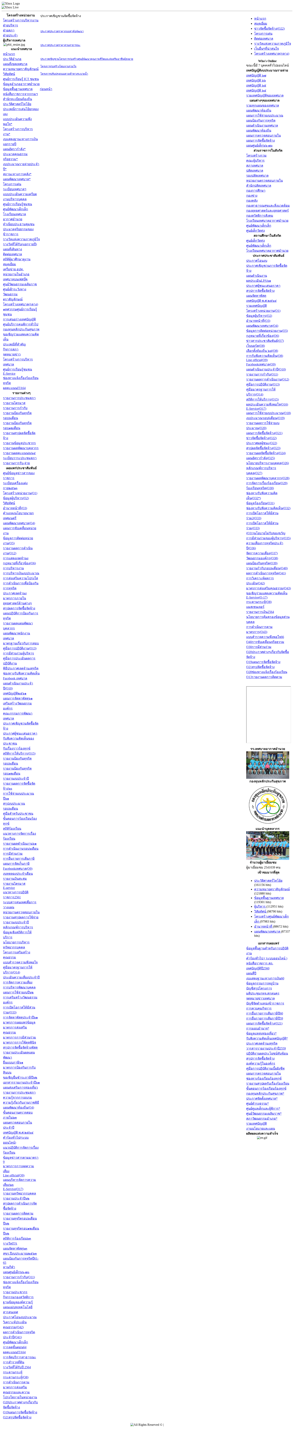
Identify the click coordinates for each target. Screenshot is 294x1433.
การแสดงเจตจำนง (15, 558)
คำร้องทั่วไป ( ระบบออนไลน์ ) (266, 958)
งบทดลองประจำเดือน (18, 873)
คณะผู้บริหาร (255, 160)
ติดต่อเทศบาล (12, 254)
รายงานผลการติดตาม (18, 1213)
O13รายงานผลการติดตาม (264, 677)
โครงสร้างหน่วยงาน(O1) (20, 493)
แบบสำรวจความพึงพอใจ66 (265, 637)
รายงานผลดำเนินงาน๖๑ (20, 843)
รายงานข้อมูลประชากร (19, 443)
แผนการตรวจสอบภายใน (263, 135)
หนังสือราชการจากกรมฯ (20, 94)
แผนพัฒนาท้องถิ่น (258, 110)
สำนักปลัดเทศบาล (258, 185)
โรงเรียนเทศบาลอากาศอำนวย (267, 220)
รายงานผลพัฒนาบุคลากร (21, 448)
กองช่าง (251, 195)
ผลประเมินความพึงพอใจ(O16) (267, 404)
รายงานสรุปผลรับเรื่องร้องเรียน (267, 1083)
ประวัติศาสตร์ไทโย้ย (17, 104)
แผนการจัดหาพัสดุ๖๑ (18, 698)
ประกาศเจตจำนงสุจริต (261, 1043)
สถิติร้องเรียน (12, 828)
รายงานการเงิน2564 (260, 612)
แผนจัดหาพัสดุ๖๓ (15, 1248)
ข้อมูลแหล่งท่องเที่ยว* (261, 1033)
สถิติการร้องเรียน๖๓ (17, 1238)
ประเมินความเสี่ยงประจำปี (21, 977)
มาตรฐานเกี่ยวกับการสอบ (21, 643)
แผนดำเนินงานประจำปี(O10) (266, 369)
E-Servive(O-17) (256, 597)
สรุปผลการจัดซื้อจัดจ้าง (19, 608)
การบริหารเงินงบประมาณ (21, 573)
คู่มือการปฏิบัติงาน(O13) (19, 648)
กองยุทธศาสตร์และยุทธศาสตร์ (267, 210)
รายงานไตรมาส (14, 403)
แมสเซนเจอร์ (255, 607)
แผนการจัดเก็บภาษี (16, 863)
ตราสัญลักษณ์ (13, 299)
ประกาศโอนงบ (256, 260)
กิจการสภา (10, 349)
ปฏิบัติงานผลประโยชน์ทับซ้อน (267, 1053)
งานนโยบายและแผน (260, 1128)
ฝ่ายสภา (8, 30)
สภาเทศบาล (254, 165)
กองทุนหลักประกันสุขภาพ (21, 329)
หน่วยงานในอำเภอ (16, 274)
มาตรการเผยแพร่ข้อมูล (19, 1022)
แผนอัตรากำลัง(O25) (260, 458)
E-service (9, 888)
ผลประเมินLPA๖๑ (258, 280)
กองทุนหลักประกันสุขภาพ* (265, 1093)
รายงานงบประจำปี (16, 778)
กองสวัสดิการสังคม (259, 215)
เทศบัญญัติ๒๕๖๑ (14, 693)
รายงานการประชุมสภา (19, 398)
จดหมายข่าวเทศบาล (260, 998)
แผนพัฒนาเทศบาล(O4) (19, 523)
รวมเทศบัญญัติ (256, 305)
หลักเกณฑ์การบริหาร (18, 927)
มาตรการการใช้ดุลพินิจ (19, 1042)
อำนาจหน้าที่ (263, 926)
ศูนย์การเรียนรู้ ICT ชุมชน (21, 79)
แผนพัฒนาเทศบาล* (17, 179)
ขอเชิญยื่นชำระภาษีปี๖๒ (20, 1077)
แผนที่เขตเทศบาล (15, 64)
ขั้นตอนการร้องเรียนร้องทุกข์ (266, 1088)
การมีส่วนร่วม (13, 853)
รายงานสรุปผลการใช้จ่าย (20, 917)
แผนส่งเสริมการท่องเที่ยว (20, 1087)
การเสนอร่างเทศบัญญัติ (19, 319)
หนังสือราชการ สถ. (259, 963)
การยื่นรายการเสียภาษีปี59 (264, 1018)
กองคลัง (252, 200)
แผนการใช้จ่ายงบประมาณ (264, 115)
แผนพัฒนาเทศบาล (267, 931)
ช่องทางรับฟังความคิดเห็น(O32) (268, 508)
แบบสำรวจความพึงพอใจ (20, 962)
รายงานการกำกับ (15, 408)
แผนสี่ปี (251, 973)
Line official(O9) (13, 1175)
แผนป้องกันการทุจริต (260, 120)
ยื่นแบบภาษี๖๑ (13, 1062)
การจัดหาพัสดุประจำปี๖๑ (20, 1017)
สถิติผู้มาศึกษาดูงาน (16, 259)
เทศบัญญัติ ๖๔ (256, 90)
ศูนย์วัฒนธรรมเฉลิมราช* (264, 1113)
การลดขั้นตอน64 (14, 1347)
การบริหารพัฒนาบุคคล (19, 987)
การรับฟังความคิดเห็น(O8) (264, 355)
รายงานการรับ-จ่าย (16, 463)
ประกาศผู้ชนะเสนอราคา (20, 733)
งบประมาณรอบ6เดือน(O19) (265, 418)
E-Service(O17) (256, 408)
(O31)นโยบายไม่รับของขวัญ (265, 533)
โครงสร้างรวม (256, 155)
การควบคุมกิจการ (259, 1008)
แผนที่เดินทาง (12, 249)
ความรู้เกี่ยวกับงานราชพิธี (21, 1102)
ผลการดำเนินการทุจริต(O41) (266, 573)
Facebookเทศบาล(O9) (17, 868)
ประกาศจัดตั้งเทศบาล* (262, 1098)
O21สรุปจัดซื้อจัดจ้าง (17, 1417)
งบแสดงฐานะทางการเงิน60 (265, 978)
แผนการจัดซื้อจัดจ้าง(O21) (264, 433)
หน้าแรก (9, 54)
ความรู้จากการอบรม (17, 1097)
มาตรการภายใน (14, 598)
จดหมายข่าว (12, 354)
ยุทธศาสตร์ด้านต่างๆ (17, 603)
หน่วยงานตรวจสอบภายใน (21, 912)
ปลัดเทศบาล (254, 170)
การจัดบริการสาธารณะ (19, 1357)
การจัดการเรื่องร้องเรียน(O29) (266, 483)
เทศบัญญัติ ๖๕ (256, 85)
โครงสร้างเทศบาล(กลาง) (20, 304)
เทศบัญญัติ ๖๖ (256, 80)
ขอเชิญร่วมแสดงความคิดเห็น (266, 593)
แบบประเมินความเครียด (20, 194)
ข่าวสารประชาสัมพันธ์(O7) (265, 340)
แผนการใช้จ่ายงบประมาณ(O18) (268, 413)
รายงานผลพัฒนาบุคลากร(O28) (267, 478)
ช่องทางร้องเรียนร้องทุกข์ (264, 1078)
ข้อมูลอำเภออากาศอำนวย (21, 84)
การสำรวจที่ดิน (13, 1362)
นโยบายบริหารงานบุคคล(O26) (267, 463)
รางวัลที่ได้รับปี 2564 (17, 1367)
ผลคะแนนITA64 (14, 388)
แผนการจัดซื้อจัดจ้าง (260, 140)
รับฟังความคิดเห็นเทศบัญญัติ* (267, 1038)
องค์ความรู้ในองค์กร (260, 1063)
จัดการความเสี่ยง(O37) (262, 553)
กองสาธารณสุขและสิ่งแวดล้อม (268, 205)
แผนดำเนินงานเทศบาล (262, 125)
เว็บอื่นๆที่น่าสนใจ (266, 48)
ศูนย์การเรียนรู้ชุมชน (17, 204)
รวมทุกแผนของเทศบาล (262, 105)
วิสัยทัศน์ (9, 74)
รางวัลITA (10, 1243)
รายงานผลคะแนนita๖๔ (19, 453)
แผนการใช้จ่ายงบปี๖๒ (18, 992)
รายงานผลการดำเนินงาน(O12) (267, 379)
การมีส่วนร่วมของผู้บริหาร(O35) (268, 538)
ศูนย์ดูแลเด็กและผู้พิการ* (263, 1108)
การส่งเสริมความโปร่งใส (20, 578)
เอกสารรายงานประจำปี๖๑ (21, 1082)
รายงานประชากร (15, 1292)
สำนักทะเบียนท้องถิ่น (17, 99)
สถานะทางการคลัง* (17, 174)
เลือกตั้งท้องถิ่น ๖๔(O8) (262, 350)
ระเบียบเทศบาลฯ (14, 189)
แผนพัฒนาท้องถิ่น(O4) (18, 1107)
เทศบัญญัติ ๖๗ (256, 75)
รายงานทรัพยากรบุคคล (19, 1193)
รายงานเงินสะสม (15, 878)
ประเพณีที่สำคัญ (14, 344)
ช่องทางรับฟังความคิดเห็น (21, 673)
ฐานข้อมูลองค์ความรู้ (18, 1302)
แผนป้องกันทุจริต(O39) (261, 563)
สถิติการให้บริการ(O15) (19, 753)
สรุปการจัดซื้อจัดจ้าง (260, 290)
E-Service (9, 373)
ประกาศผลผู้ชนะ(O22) (261, 443)
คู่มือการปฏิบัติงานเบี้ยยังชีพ (265, 1068)
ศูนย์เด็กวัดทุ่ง (255, 230)
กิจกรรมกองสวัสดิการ (18, 1297)
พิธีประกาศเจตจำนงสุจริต (20, 668)
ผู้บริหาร (260, 906)
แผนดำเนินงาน (256, 275)
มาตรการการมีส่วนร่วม (19, 1037)
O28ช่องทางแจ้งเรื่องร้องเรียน (266, 672)
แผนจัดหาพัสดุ (256, 295)
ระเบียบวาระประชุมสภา (20, 458)
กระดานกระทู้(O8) (15, 1377)
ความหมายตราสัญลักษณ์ (21, 69)
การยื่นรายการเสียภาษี (19, 858)
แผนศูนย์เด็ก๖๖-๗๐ (16, 1272)
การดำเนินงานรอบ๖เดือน (20, 848)
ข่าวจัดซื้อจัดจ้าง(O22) (269, 28)
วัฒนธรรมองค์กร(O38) (262, 558)
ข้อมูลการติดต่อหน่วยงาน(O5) (267, 330)
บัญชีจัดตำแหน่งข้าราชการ (265, 1003)
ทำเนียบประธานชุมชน (18, 224)
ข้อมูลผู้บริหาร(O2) (16, 498)
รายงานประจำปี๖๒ (16, 1198)
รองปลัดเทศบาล (257, 175)
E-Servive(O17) (13, 1189)
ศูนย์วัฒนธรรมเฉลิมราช (20, 284)
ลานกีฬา (9, 1267)
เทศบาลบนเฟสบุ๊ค (15, 279)
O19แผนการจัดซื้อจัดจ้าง (20, 1412)
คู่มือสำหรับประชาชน (18, 813)
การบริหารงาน (13, 568)
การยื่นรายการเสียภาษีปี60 (264, 1013)
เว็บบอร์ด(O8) (255, 345)
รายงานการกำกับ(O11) (19, 1277)
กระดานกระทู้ (12, 1372)
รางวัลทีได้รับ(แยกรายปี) (20, 244)
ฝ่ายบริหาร (10, 25)
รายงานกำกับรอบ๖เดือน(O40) (267, 568)
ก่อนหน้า (46, 89)
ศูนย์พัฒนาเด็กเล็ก (15, 209)
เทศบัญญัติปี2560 (257, 968)
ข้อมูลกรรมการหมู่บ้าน (262, 983)
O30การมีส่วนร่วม (258, 647)
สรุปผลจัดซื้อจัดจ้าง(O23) (263, 448)
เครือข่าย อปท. (13, 269)
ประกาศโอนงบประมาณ (20, 1317)
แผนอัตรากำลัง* (14, 149)
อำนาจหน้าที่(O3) (15, 508)
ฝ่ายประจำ (10, 35)
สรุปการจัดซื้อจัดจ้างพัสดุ (20, 1047)
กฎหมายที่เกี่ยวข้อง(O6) (19, 563)
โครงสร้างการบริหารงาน (20, 20)
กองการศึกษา (255, 190)
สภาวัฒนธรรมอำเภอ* (261, 1118)
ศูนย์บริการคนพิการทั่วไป (20, 324)
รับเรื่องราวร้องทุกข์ (16, 748)
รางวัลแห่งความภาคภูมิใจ (21, 239)
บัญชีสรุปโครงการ (259, 988)
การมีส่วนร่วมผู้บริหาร (18, 653)
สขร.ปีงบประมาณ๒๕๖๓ (20, 1253)
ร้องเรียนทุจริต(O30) (260, 488)
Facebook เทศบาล (15, 678)
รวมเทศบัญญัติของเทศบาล (265, 95)
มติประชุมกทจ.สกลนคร (262, 993)
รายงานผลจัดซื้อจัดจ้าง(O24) (266, 453)
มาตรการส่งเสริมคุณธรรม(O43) (268, 588)
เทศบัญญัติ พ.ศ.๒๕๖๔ (18, 1132)
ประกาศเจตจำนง (15, 593)
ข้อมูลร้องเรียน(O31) (260, 503)
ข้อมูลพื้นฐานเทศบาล (18, 89)
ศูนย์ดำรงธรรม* (257, 1103)
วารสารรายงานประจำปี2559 (266, 1048)
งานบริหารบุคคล (15, 199)
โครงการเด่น (12, 184)
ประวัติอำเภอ (12, 59)
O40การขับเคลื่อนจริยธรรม (265, 642)
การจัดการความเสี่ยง (17, 982)
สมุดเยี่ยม (9, 264)
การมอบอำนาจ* (257, 1028)
